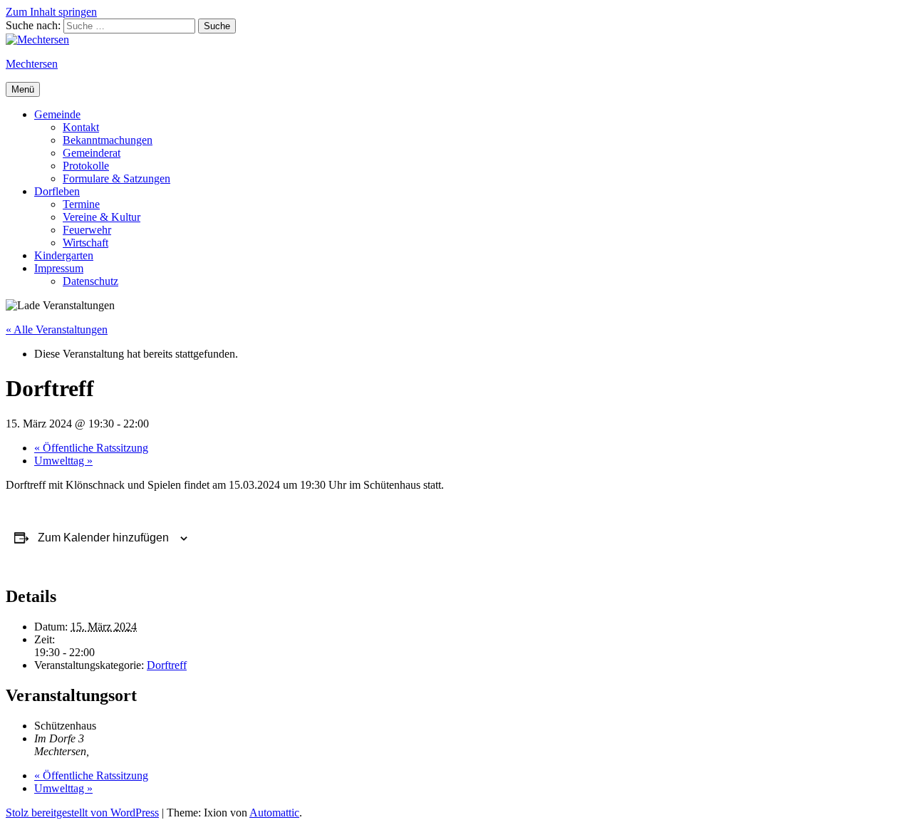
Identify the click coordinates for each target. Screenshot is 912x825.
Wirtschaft (85, 243)
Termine (81, 204)
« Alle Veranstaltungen (57, 329)
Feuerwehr (87, 230)
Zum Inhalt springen (51, 12)
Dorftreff (167, 665)
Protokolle (86, 166)
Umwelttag (63, 461)
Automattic (274, 812)
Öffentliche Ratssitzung (91, 448)
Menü (22, 89)
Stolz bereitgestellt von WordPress (82, 812)
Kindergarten (63, 255)
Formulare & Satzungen (116, 178)
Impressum (58, 268)
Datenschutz (90, 281)
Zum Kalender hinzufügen (103, 537)
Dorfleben (57, 191)
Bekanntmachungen (107, 140)
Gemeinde (57, 114)
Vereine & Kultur (101, 217)
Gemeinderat (91, 153)
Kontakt (81, 127)
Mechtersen (32, 64)
